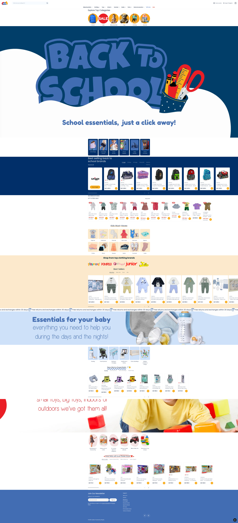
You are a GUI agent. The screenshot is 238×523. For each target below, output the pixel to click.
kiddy (90, 385)
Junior (90, 296)
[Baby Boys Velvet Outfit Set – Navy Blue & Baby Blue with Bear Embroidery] (158, 285)
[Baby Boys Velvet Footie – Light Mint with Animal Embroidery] (189, 285)
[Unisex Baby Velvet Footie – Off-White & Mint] (204, 285)
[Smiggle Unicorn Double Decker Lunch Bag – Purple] (143, 175)
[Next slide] (148, 193)
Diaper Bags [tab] (131, 370)
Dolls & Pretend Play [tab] (114, 459)
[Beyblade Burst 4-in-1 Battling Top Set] (175, 469)
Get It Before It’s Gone (93, 196)
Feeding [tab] (106, 370)
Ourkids (93, 519)
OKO (105, 477)
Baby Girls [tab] (118, 272)
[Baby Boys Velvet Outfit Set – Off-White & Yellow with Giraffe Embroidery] (126, 285)
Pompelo (106, 296)
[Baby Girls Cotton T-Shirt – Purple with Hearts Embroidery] (197, 206)
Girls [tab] (127, 272)
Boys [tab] (123, 272)
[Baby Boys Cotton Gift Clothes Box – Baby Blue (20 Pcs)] (95, 285)
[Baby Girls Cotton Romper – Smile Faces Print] (155, 206)
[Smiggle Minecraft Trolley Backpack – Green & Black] (175, 175)
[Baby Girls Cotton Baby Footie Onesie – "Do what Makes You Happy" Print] (93, 206)
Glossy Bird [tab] (141, 162)
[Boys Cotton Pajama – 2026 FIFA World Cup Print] (187, 206)
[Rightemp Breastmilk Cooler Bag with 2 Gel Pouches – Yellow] (106, 378)
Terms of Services (106, 503)
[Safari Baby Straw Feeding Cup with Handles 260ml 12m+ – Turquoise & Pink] (170, 378)
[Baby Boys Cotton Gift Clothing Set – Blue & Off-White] (220, 285)
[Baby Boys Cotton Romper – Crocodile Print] (114, 206)
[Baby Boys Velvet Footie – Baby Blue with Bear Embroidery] (142, 285)
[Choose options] (96, 218)
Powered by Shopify (99, 519)
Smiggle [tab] (124, 162)
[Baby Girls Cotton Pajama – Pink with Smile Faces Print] (124, 206)
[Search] (47, 3)
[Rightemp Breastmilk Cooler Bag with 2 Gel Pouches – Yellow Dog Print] (131, 378)
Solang (173, 212)
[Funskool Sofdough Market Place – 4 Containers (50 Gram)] (207, 469)
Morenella (184, 212)
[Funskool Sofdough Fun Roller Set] (95, 469)
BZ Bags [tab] (129, 162)
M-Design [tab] (135, 162)
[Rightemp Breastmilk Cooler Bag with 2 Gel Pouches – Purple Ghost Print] (119, 378)
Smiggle (106, 182)
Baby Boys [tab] (112, 272)
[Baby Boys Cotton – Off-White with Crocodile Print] (166, 206)
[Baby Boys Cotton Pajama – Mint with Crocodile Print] (103, 206)
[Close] (236, 518)
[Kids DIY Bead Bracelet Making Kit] (127, 469)
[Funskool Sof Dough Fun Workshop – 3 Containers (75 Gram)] (191, 469)
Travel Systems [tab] (113, 370)
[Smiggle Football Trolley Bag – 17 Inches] (111, 175)
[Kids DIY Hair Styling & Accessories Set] (143, 469)
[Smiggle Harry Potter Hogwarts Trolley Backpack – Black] (159, 175)
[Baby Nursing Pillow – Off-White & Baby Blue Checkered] (93, 378)
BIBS (179, 385)
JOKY (90, 212)
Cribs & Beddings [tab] (122, 370)
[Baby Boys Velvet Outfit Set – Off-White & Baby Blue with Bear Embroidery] (173, 285)
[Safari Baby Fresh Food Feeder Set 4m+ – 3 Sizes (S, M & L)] (157, 378)
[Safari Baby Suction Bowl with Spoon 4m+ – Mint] (144, 378)
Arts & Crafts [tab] (105, 459)
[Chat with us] (235, 520)
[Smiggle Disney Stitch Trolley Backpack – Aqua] (207, 175)
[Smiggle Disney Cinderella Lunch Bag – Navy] (127, 175)
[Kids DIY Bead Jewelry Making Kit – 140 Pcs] (159, 469)
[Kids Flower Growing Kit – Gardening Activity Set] (111, 469)
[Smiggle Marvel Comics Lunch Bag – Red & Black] (223, 175)
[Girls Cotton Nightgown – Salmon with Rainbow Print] (145, 206)
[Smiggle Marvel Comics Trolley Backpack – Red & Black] (191, 175)
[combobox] (30, 3)
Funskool (91, 477)
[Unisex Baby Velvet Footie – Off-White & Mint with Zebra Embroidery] (111, 285)
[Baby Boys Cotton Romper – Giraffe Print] (207, 206)
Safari (141, 385)
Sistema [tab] (148, 162)
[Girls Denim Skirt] (176, 206)
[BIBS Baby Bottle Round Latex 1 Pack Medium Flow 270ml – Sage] (182, 378)
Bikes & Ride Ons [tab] (124, 459)
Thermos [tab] (148, 164)
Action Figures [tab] (133, 459)
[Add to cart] (116, 188)
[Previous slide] (144, 193)
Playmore (195, 212)
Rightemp (116, 385)
